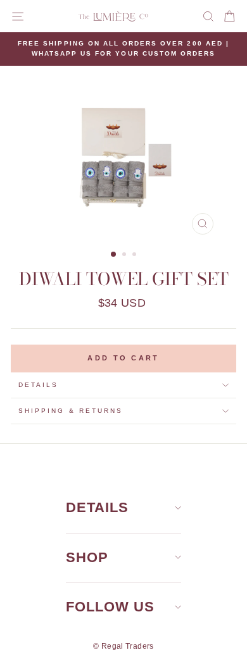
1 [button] (114, 255)
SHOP (87, 557)
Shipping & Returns (70, 410)
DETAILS (97, 507)
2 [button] (125, 255)
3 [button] (135, 255)
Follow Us (110, 607)
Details (38, 384)
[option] (123, 49)
